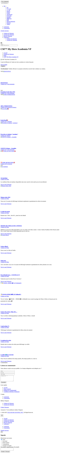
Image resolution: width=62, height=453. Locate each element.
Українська (9, 14)
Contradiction (5, 444)
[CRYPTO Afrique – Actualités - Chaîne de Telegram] (12, 137)
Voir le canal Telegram (6, 184)
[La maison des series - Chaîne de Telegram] (4, 339)
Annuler (3, 451)
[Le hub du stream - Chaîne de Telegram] (4, 210)
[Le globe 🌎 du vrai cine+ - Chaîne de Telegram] (4, 353)
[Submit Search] (2, 45)
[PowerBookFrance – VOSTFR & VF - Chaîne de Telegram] (4, 273)
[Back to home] (5, 3)
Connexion (6, 26)
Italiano (8, 11)
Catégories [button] (6, 37)
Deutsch (9, 23)
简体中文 (9, 18)
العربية (8, 10)
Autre (3, 439)
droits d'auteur (5, 442)
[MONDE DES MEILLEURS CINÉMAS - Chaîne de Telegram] (4, 224)
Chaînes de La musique (6, 121)
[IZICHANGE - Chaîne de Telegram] (14, 71)
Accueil (5, 387)
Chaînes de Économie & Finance (8, 107)
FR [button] (4, 6)
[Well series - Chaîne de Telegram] (4, 259)
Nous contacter (7, 389)
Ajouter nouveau (5, 30)
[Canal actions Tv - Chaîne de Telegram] (4, 324)
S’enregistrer (7, 28)
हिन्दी (8, 20)
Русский (9, 9)
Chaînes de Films (5, 179)
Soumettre (3, 382)
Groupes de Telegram (9, 34)
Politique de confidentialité (10, 390)
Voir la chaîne (4, 64)
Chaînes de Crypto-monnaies (7, 84)
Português (9, 15)
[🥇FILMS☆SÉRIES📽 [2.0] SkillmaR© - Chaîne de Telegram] (12, 283)
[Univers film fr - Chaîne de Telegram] (12, 235)
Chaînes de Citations (5, 135)
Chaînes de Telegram (9, 33)
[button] (1, 43)
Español (9, 17)
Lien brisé (4, 441)
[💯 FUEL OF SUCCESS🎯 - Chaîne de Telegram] (12, 151)
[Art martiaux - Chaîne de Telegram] (12, 166)
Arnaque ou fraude (6, 445)
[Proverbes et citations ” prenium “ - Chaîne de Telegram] (12, 123)
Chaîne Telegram (5, 407)
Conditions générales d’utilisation (12, 391)
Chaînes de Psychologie (6, 164)
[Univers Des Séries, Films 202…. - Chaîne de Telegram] (4, 310)
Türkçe (8, 24)
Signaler (3, 66)
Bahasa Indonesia (11, 21)
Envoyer (7, 451)
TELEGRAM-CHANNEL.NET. (15, 412)
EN (7, 7)
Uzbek (8, 13)
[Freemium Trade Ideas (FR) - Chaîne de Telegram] (6, 90)
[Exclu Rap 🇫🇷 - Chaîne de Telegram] (12, 108)
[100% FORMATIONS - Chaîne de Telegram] (14, 94)
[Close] (2, 415)
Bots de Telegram (8, 36)
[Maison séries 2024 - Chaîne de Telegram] (12, 186)
